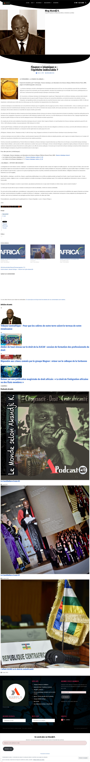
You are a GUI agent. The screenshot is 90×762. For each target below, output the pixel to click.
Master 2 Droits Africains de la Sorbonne (43, 696)
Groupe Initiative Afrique (40, 699)
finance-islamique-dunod (63, 155)
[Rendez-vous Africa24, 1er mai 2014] (44, 252)
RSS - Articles (66, 719)
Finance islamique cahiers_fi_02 (34, 159)
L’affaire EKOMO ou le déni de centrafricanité (17, 669)
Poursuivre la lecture (45, 753)
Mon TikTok (36, 701)
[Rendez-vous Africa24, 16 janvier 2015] (15, 252)
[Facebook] (75, 2)
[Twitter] (76, 2)
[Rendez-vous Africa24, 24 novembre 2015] (74, 252)
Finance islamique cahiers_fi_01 (34, 157)
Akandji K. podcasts (38, 689)
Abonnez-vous (8, 748)
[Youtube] (80, 2)
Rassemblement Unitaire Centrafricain (43, 704)
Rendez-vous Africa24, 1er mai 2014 (38, 259)
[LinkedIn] (81, 2)
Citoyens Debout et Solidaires (41, 684)
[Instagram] (78, 2)
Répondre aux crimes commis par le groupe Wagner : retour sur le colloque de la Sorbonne (44, 361)
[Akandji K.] (6, 3)
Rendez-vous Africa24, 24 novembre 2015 (69, 259)
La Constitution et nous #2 (10, 481)
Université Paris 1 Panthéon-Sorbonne (43, 687)
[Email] (83, 2)
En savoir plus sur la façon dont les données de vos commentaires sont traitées (45, 299)
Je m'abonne (66, 696)
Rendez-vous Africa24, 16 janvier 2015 (9, 259)
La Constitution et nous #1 (10, 575)
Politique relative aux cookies (38, 759)
